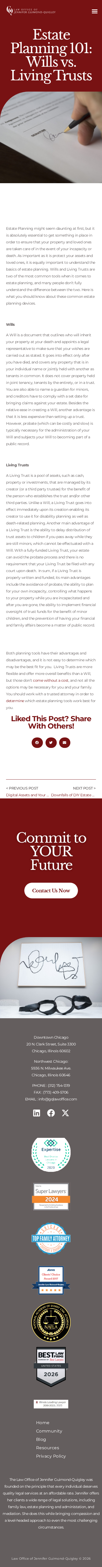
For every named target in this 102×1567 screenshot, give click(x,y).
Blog (41, 1439)
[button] (94, 11)
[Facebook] (51, 1113)
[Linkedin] (36, 1113)
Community (49, 1431)
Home (43, 1422)
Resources (47, 1447)
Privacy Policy (51, 1456)
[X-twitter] (65, 1113)
